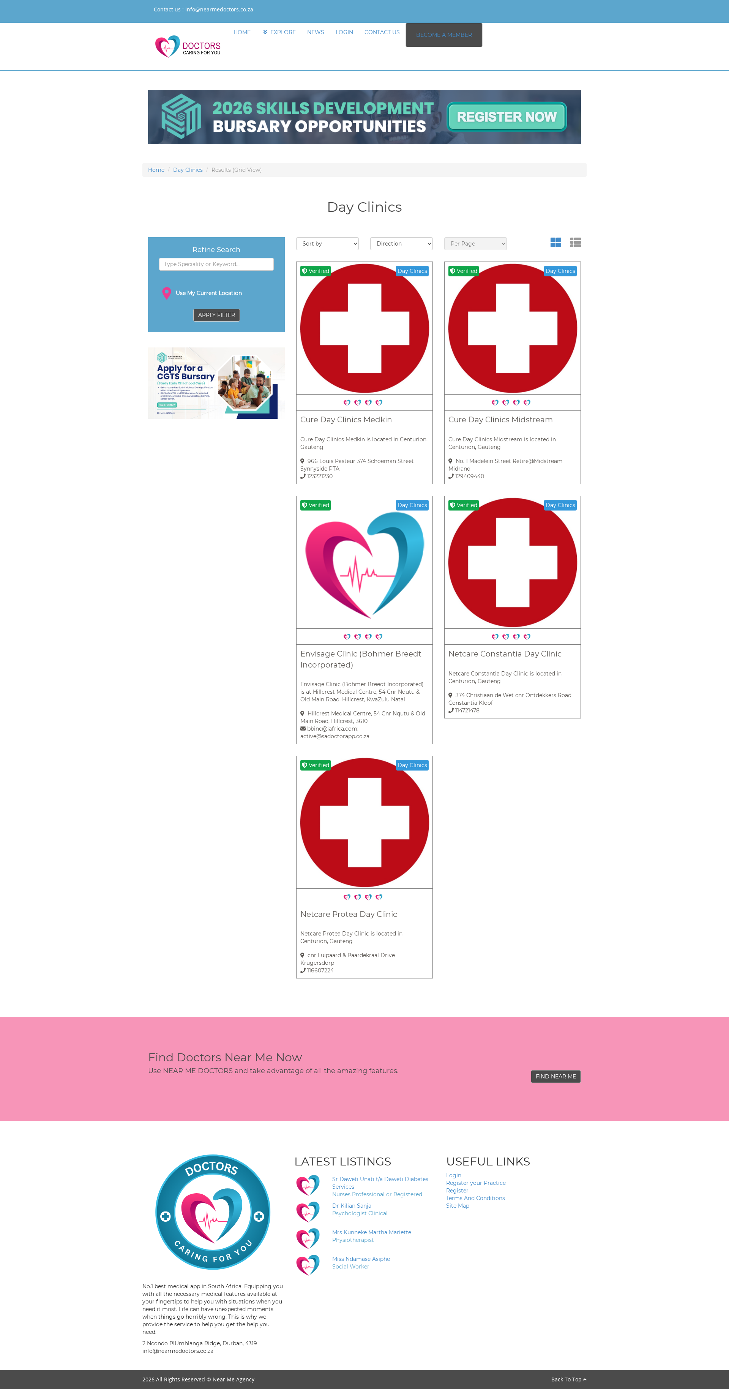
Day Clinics (188, 169)
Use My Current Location (208, 293)
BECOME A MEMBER (444, 35)
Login (453, 1175)
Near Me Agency (233, 1379)
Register (457, 1190)
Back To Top (567, 1379)
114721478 (467, 710)
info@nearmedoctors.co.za (219, 9)
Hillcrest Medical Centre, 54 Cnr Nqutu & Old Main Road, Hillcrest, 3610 (362, 717)
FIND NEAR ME (556, 1076)
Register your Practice (476, 1183)
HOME (242, 32)
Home (156, 169)
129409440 (469, 476)
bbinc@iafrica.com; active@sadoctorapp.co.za (334, 732)
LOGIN (344, 32)
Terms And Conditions (475, 1198)
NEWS (315, 32)
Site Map (457, 1205)
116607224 (320, 970)
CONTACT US (382, 32)
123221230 (319, 476)
